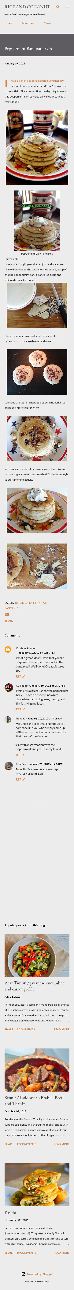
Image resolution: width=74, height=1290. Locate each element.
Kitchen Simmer (26, 648)
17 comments (26, 1144)
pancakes (12, 608)
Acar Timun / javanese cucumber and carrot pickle (34, 986)
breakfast (22, 602)
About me (28, 23)
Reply (20, 676)
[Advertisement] (37, 874)
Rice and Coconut (27, 7)
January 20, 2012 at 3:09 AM (45, 718)
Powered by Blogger (39, 1274)
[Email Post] (7, 615)
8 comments (26, 1029)
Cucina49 (22, 685)
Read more (61, 1029)
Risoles (11, 1212)
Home (8, 23)
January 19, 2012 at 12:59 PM (37, 652)
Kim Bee (21, 764)
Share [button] (9, 620)
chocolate (39, 602)
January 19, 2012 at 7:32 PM (47, 685)
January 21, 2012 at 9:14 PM (46, 764)
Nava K (20, 718)
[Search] (58, 7)
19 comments (26, 1252)
